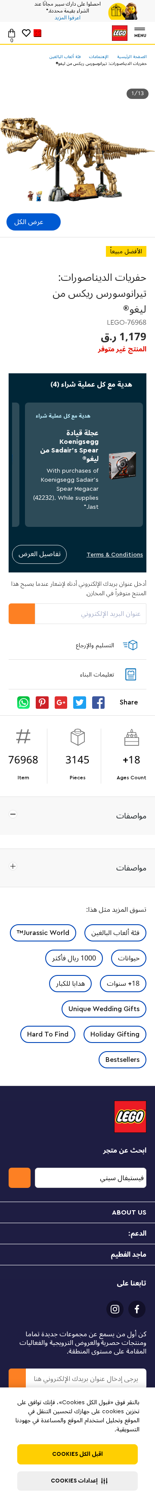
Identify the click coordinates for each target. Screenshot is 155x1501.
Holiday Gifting (115, 1034)
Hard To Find (47, 1034)
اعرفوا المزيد (68, 18)
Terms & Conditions (115, 554)
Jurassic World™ (43, 933)
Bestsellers (122, 1059)
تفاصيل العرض (40, 554)
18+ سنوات (123, 983)
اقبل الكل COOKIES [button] (77, 1454)
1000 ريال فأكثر (74, 958)
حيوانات (129, 958)
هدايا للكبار (70, 983)
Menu (140, 34)
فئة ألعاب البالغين (115, 933)
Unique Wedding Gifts (104, 1009)
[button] (77, 1481)
